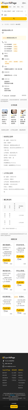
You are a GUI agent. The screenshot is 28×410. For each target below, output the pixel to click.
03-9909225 (10, 51)
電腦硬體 (12, 24)
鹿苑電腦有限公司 (6, 245)
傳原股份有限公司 (6, 271)
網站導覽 (4, 375)
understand (14, 406)
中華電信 (20, 378)
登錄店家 (4, 385)
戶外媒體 (14, 375)
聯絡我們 (4, 383)
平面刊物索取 (21, 383)
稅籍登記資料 (5, 130)
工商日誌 (14, 380)
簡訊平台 (20, 373)
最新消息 (20, 375)
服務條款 (4, 380)
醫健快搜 (20, 388)
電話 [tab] (10, 7)
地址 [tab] (22, 7)
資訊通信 (7, 24)
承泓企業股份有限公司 (20, 271)
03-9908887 (10, 49)
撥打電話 (7, 260)
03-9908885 (10, 44)
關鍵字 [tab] (4, 7)
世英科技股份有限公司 (22, 297)
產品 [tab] (18, 7)
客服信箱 (12, 395)
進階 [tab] (14, 7)
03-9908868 (10, 46)
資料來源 (24, 95)
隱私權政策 (5, 378)
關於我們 (4, 373)
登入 (24, 3)
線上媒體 (14, 373)
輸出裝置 (18, 24)
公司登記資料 (14, 130)
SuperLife (20, 385)
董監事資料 (22, 130)
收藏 (6, 263)
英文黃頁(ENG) (22, 380)
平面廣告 (14, 378)
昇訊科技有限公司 (20, 245)
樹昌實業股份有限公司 (6, 297)
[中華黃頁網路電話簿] (8, 3)
